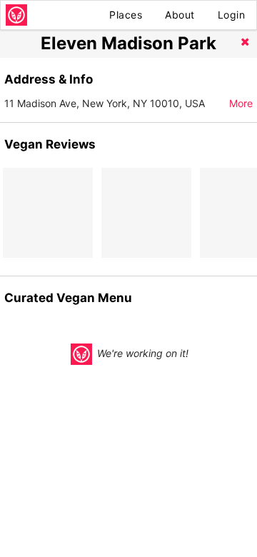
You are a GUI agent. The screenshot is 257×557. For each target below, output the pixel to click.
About (180, 15)
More (241, 103)
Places (125, 15)
